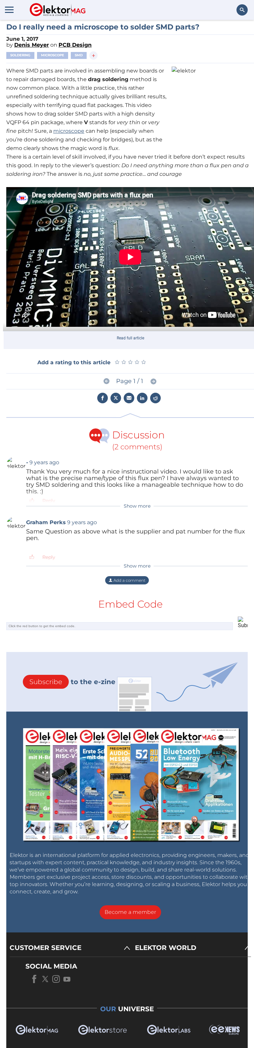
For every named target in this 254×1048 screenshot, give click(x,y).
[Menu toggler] (9, 9)
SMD (79, 55)
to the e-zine (72, 682)
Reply (48, 501)
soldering (20, 55)
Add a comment (129, 580)
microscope (68, 131)
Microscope (52, 55)
